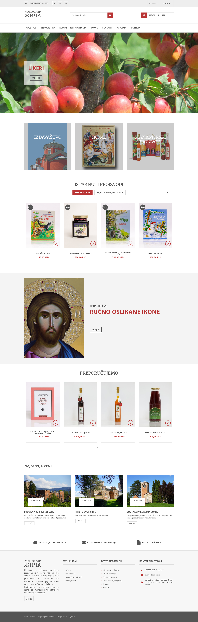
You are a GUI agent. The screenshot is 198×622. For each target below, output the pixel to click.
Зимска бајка (155, 253)
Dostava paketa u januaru (142, 511)
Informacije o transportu (52, 542)
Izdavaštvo (48, 27)
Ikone (94, 27)
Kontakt (136, 27)
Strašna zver (43, 253)
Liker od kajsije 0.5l (118, 433)
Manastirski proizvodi (72, 27)
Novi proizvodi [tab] (82, 192)
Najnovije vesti (70, 581)
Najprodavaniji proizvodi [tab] (110, 192)
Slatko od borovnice (80, 253)
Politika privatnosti (110, 577)
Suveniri (107, 27)
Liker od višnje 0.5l (80, 433)
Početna (31, 27)
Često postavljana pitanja (101, 542)
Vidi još (63, 78)
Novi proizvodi (70, 574)
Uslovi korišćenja (151, 542)
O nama (121, 27)
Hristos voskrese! (85, 511)
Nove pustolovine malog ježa (118, 253)
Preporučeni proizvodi (73, 577)
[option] (99, 73)
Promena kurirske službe (39, 511)
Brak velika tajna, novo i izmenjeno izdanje (43, 433)
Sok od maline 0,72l (155, 433)
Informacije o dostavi (111, 570)
